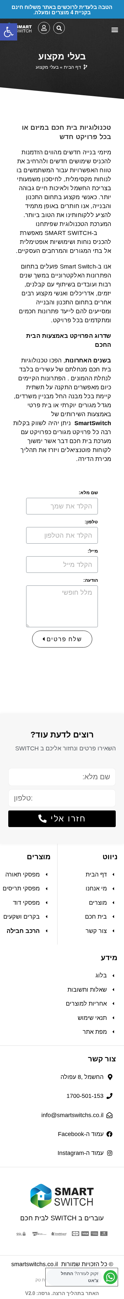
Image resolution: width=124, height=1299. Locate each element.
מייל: (93, 551)
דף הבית (72, 67)
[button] (8, 31)
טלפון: (91, 521)
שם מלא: (88, 492)
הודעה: (90, 580)
